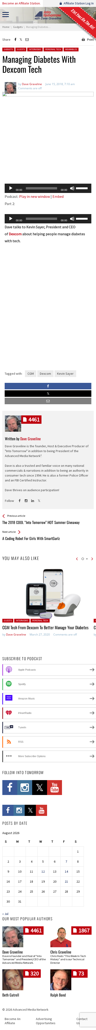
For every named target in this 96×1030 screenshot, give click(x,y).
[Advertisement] (48, 168)
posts (34, 419)
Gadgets (8, 49)
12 (43, 871)
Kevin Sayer (65, 373)
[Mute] (72, 188)
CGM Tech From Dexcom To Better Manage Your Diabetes (45, 627)
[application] (48, 188)
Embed (58, 196)
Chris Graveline (60, 952)
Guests (21, 49)
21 (66, 881)
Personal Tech (53, 49)
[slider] (82, 188)
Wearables (71, 49)
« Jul (5, 914)
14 (66, 871)
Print (90, 39)
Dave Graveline (16, 634)
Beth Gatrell (10, 995)
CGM (30, 373)
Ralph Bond (58, 995)
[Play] (10, 188)
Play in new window (34, 196)
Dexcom (15, 234)
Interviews (35, 49)
